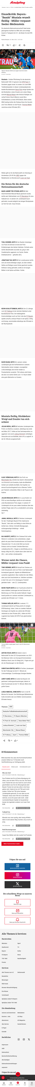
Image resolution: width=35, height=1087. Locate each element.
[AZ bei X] (29, 1039)
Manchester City (6, 480)
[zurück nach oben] (18, 1075)
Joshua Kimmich (19, 434)
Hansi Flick (18, 89)
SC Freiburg (8, 311)
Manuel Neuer (11, 94)
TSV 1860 (4, 958)
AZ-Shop (20, 1016)
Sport (8, 7)
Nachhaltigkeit (22, 958)
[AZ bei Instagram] (24, 1039)
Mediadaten (21, 1012)
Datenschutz (5, 1052)
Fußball (11, 7)
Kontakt (4, 1031)
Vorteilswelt (5, 995)
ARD (17, 175)
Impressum (5, 1044)
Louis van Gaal (25, 178)
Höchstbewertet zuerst (25, 767)
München (4, 943)
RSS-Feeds (5, 983)
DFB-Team (25, 82)
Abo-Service (5, 1024)
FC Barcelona (24, 196)
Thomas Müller (27, 105)
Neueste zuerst (6, 767)
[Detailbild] (32, 51)
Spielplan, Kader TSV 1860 (9, 1002)
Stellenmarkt (21, 972)
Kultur (19, 951)
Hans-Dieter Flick (24, 721)
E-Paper (4, 1028)
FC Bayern (29, 316)
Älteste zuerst (14, 767)
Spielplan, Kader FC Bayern (9, 999)
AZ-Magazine (21, 1020)
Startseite (3, 7)
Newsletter (5, 976)
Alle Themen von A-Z (8, 972)
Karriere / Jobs (6, 1016)
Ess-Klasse (5, 991)
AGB (3, 1048)
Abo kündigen (6, 1060)
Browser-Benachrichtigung (9, 987)
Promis (4, 962)
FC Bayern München (20, 716)
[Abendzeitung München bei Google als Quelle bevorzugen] (24, 45)
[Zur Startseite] (17, 4)
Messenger (5, 980)
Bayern (4, 951)
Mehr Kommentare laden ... (12, 844)
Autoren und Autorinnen (8, 1012)
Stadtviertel (5, 947)
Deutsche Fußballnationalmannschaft (15, 711)
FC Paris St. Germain (9, 721)
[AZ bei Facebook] (19, 1039)
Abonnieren (5, 1020)
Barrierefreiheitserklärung (9, 1056)
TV (18, 947)
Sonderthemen (22, 1024)
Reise (19, 954)
